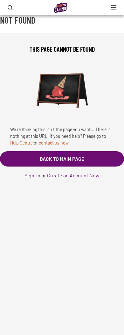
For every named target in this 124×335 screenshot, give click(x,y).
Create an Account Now (73, 175)
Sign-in (32, 175)
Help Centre (21, 142)
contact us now (53, 142)
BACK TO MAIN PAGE (62, 159)
